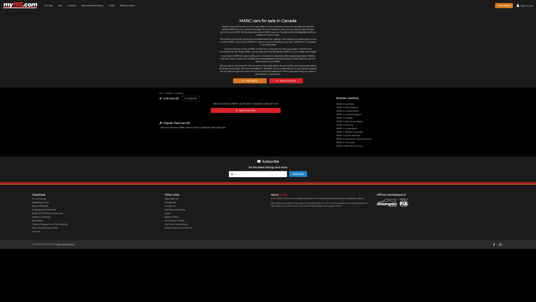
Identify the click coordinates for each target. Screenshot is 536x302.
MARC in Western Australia (349, 132)
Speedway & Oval (40, 202)
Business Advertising (92, 5)
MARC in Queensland (346, 128)
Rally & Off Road (40, 206)
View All (36, 231)
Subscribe (192, 98)
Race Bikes (37, 220)
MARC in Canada (344, 118)
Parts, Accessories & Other (45, 228)
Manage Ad (170, 202)
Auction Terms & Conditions (178, 228)
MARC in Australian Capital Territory (354, 139)
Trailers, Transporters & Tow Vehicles (49, 224)
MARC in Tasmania (345, 142)
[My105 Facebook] (494, 244)
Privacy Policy (68, 244)
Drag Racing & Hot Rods (44, 209)
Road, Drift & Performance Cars (47, 213)
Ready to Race (127, 5)
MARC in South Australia (348, 135)
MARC (169, 93)
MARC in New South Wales (349, 121)
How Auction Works (174, 220)
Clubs (111, 5)
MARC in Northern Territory (349, 146)
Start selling (504, 5)
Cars (161, 93)
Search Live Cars (287, 81)
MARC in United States (347, 111)
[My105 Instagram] (500, 244)
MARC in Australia (345, 104)
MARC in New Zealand (347, 107)
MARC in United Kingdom (349, 114)
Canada (178, 93)
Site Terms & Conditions (176, 224)
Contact (72, 5)
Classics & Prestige (41, 217)
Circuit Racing (39, 199)
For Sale (49, 5)
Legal (58, 244)
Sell (60, 5)
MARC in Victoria (344, 125)
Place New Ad (171, 199)
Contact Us (170, 206)
